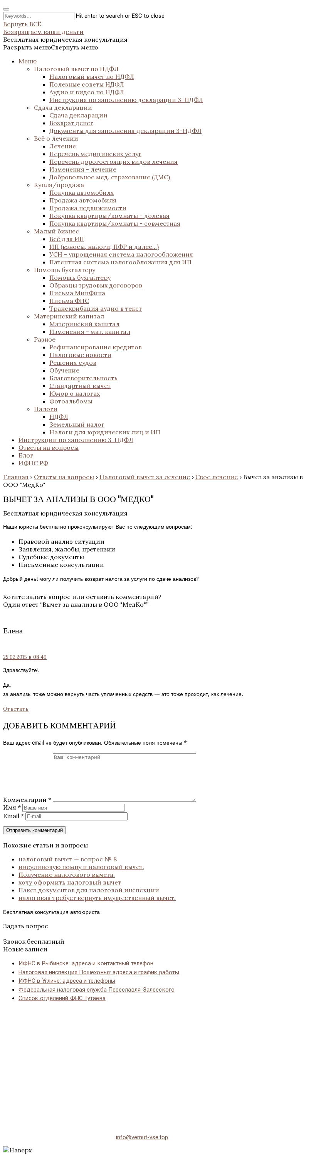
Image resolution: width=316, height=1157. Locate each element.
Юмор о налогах (74, 393)
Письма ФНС (69, 301)
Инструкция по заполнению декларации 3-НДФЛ (126, 100)
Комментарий (27, 799)
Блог (25, 455)
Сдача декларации (63, 107)
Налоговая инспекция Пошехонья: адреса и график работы (98, 972)
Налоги (45, 409)
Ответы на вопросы (48, 447)
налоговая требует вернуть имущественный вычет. (97, 898)
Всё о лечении (56, 138)
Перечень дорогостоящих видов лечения (113, 161)
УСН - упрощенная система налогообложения (121, 254)
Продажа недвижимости (87, 208)
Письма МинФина (77, 293)
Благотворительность (83, 378)
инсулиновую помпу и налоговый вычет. (81, 867)
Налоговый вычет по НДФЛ (76, 69)
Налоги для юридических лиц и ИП (104, 432)
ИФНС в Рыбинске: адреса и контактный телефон (85, 963)
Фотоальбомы (70, 401)
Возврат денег (71, 123)
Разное (44, 339)
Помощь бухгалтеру (64, 270)
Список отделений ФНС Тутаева (62, 998)
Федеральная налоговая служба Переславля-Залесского (96, 989)
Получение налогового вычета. (66, 874)
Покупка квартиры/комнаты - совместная (114, 223)
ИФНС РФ (33, 463)
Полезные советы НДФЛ (86, 84)
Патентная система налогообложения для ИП (120, 262)
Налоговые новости (80, 355)
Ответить (16, 709)
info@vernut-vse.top (142, 1137)
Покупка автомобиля (81, 192)
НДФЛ (58, 416)
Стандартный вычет (80, 386)
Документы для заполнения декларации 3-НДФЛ (125, 130)
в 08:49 (25, 657)
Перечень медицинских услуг (95, 154)
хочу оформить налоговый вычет (69, 882)
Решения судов (72, 362)
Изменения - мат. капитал (89, 331)
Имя (12, 807)
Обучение (64, 370)
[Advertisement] (158, 1063)
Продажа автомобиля (82, 200)
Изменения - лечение (82, 169)
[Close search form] (6, 9)
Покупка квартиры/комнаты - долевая (109, 215)
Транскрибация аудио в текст (95, 308)
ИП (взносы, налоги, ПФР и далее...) (104, 246)
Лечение (62, 146)
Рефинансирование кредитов (95, 347)
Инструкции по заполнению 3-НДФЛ (75, 440)
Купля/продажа (59, 185)
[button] (50, 47)
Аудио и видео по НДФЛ (86, 92)
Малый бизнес (56, 231)
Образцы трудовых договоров (95, 285)
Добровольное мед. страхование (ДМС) (109, 177)
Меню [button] (27, 61)
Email (13, 816)
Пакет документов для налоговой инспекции (88, 890)
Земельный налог (76, 424)
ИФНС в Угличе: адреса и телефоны (66, 980)
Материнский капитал (69, 316)
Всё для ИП (66, 239)
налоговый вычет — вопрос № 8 (67, 859)
